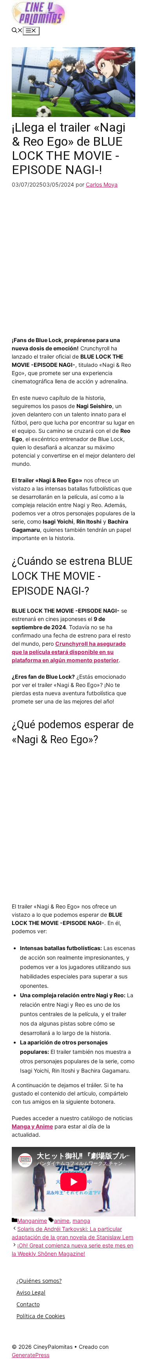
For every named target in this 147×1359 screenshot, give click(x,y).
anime (61, 1220)
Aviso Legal (30, 1292)
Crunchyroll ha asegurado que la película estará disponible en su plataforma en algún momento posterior (69, 651)
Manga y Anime (32, 1126)
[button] (17, 30)
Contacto (28, 1304)
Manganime (32, 1220)
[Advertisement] (73, 262)
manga (81, 1220)
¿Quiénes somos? (39, 1280)
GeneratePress (30, 1355)
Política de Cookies (40, 1316)
